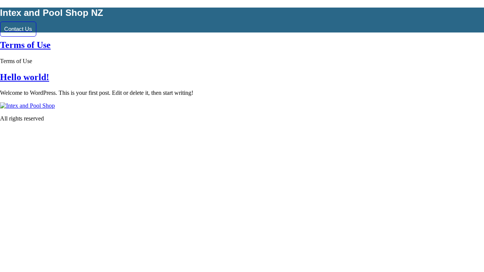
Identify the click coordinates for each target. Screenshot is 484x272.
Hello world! (24, 77)
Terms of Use (25, 45)
